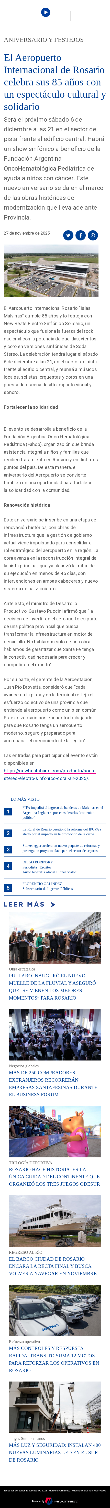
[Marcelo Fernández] (25, 17)
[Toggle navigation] (63, 16)
